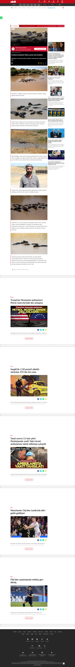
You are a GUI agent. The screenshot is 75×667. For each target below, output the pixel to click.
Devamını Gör (28, 338)
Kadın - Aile (40, 631)
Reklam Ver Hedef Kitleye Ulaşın (23, 655)
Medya (23, 633)
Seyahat (46, 631)
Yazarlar (42, 641)
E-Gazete (28, 641)
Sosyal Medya (32, 647)
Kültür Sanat (46, 633)
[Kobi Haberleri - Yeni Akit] (51, 7)
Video (32, 641)
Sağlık (32, 633)
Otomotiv (60, 631)
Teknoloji (29, 7)
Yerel (12, 366)
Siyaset (19, 7)
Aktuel (40, 7)
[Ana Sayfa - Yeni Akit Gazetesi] (13, 1)
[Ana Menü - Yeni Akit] (12, 7)
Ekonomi (24, 7)
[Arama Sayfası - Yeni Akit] (63, 7)
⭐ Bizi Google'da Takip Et (40, 48)
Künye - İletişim (39, 647)
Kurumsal (47, 641)
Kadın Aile (44, 7)
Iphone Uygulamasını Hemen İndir (42, 655)
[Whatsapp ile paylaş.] (30, 44)
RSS (44, 647)
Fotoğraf (37, 641)
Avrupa (51, 633)
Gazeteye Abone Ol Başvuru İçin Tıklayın (32, 655)
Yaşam (13, 29)
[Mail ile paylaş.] (32, 44)
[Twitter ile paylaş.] (27, 44)
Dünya (33, 7)
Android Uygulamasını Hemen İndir (52, 655)
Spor (36, 7)
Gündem (15, 7)
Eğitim (40, 633)
